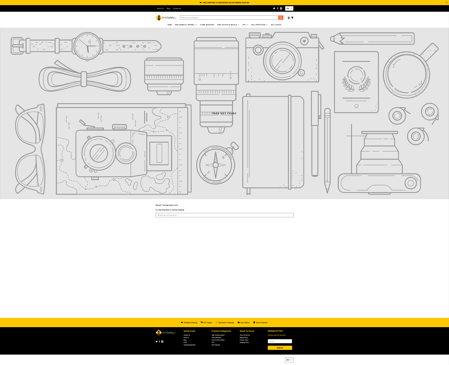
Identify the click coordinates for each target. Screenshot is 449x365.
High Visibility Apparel (185, 25)
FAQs (185, 342)
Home (170, 25)
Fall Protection (258, 25)
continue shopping (177, 209)
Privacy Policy (244, 340)
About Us (160, 8)
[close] (446, 2)
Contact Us (177, 8)
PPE (244, 25)
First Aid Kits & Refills (227, 25)
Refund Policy (244, 337)
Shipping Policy (244, 342)
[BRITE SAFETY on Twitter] (274, 8)
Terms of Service (245, 335)
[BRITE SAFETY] (166, 18)
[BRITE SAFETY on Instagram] (281, 8)
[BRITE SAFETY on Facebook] (278, 8)
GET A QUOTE (276, 25)
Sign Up (280, 347)
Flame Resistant (207, 25)
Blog (168, 8)
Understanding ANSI (189, 345)
